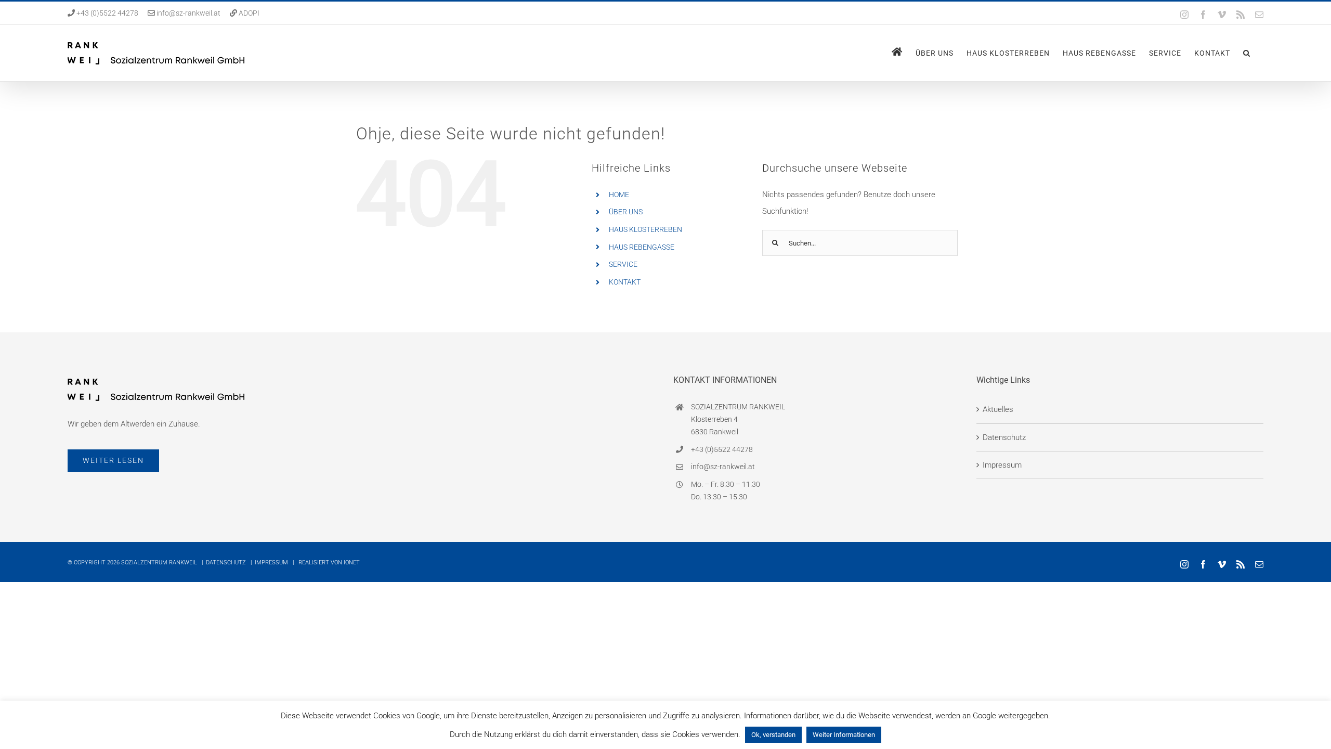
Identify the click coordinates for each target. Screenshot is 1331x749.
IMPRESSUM (271, 562)
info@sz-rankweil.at (188, 13)
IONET (352, 562)
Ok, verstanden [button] (773, 735)
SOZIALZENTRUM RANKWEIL (159, 562)
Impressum (1002, 465)
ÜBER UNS (626, 212)
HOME (619, 194)
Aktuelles (998, 409)
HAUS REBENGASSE (641, 247)
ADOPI (249, 13)
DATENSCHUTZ (226, 562)
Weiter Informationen (844, 735)
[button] (1246, 53)
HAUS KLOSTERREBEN (645, 229)
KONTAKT (625, 282)
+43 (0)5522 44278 (106, 13)
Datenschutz (1004, 437)
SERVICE (623, 264)
